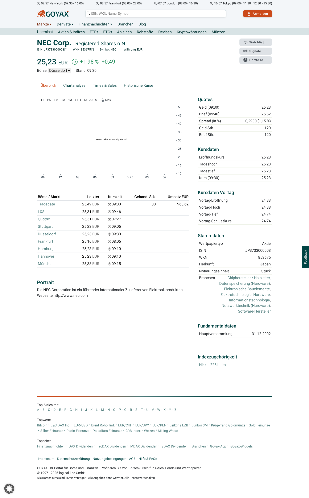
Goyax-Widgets (241, 446)
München (46, 264)
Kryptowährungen (192, 32)
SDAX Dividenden (174, 446)
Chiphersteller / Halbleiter (248, 278)
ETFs (94, 32)
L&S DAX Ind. (60, 425)
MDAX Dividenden (143, 446)
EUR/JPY (142, 425)
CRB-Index (133, 431)
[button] (9, 488)
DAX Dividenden (81, 446)
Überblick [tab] (48, 85)
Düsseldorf (47, 234)
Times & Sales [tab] (105, 85)
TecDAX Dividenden (111, 446)
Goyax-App (218, 446)
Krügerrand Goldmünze (228, 425)
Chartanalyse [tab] (74, 85)
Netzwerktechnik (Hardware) (246, 306)
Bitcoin (42, 425)
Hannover (46, 256)
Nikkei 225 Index (213, 365)
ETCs (107, 32)
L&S (41, 212)
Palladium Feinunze (107, 431)
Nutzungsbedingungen (109, 459)
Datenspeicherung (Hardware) (244, 283)
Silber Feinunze (51, 431)
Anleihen (124, 32)
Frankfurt (45, 241)
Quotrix (44, 219)
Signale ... (257, 51)
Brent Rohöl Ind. (103, 425)
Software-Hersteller (254, 311)
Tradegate (46, 204)
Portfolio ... (258, 60)
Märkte (43, 24)
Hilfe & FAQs (148, 459)
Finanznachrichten (94, 24)
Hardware (261, 295)
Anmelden (260, 14)
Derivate (64, 24)
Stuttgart (45, 226)
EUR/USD (81, 425)
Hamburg (46, 249)
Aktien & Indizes (71, 32)
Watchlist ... (258, 42)
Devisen (165, 32)
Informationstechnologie (249, 300)
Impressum (46, 459)
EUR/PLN (159, 425)
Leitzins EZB (179, 425)
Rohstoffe (145, 32)
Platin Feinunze (77, 431)
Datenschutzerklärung (73, 459)
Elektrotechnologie (236, 295)
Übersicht (45, 32)
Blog (142, 24)
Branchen (125, 24)
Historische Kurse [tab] (138, 85)
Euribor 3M (199, 425)
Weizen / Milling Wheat (161, 431)
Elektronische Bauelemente (247, 289)
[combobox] (156, 13)
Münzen (218, 32)
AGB (132, 459)
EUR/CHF (125, 425)
